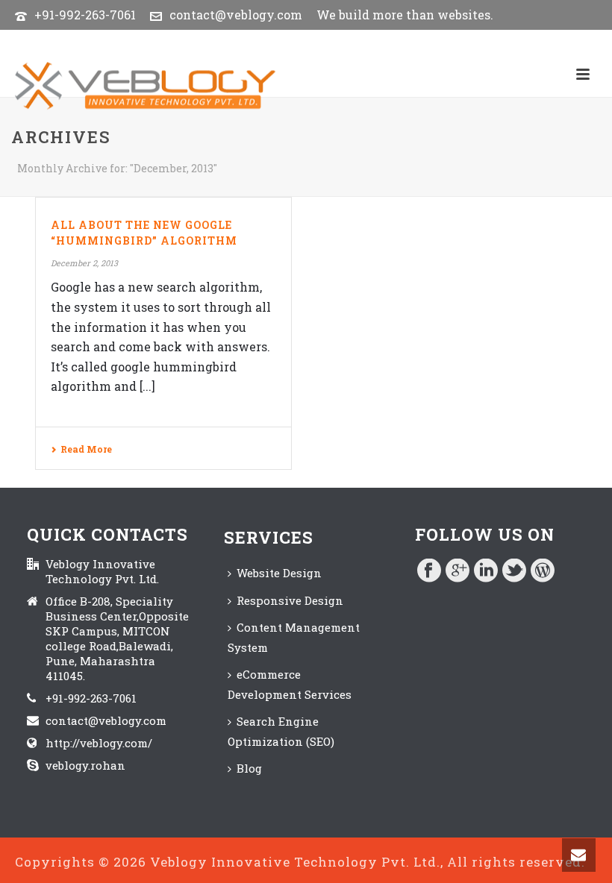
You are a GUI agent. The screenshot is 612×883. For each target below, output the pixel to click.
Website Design (279, 572)
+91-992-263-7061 (85, 14)
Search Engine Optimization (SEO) (281, 731)
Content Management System (294, 637)
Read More (86, 449)
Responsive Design (290, 600)
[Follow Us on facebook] (429, 571)
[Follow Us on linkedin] (486, 571)
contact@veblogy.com (235, 14)
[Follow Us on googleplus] (457, 571)
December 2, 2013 (84, 262)
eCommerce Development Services (290, 684)
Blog (249, 768)
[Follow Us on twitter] (514, 571)
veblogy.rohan (85, 765)
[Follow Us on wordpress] (543, 571)
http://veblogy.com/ (99, 743)
